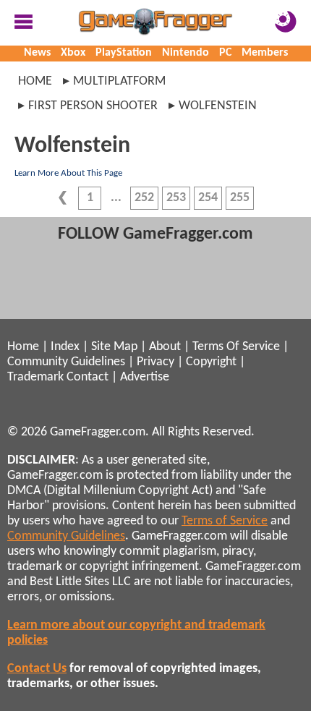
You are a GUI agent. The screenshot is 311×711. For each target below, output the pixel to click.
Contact (87, 377)
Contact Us (37, 669)
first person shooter (93, 106)
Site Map (114, 347)
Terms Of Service (236, 347)
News (37, 53)
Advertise (144, 377)
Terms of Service (225, 521)
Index (65, 347)
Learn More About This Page (68, 173)
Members (265, 53)
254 (208, 198)
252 (144, 198)
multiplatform (119, 81)
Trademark (35, 377)
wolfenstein (218, 106)
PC (225, 53)
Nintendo (185, 53)
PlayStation (123, 53)
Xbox (73, 53)
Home (35, 81)
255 (240, 198)
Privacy (155, 362)
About (165, 347)
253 (176, 198)
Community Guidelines (66, 362)
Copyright (211, 362)
